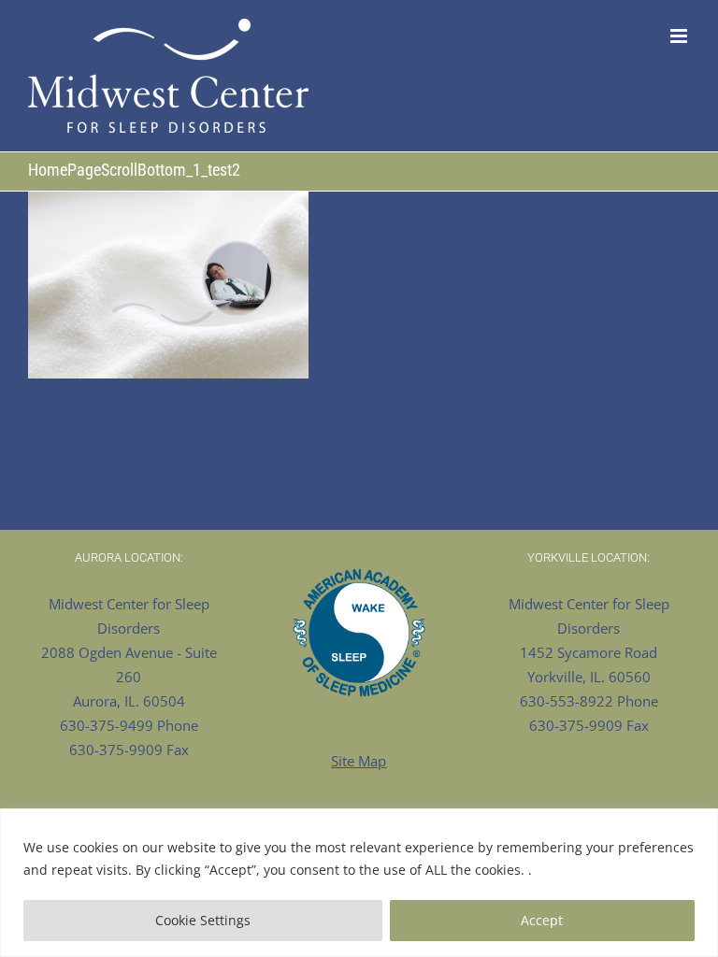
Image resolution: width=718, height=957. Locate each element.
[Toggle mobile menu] (680, 36)
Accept (542, 920)
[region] (359, 882)
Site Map (358, 760)
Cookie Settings (203, 920)
